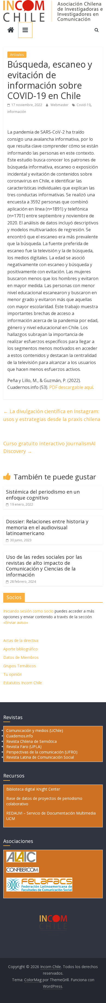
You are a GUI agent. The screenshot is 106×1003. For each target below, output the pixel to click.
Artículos (17, 54)
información (16, 111)
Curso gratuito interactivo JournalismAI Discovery (49, 447)
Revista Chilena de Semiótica (31, 741)
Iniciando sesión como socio (28, 611)
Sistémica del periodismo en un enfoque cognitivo (43, 494)
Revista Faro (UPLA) (24, 746)
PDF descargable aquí (71, 387)
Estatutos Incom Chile (22, 682)
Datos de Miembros (21, 657)
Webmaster (60, 105)
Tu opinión (12, 674)
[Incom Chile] (10, 30)
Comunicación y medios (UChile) (34, 730)
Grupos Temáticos (19, 665)
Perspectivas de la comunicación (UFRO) (41, 752)
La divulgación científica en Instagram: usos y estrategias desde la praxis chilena (51, 415)
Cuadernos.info (19, 735)
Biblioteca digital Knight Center (33, 789)
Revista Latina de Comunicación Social (40, 757)
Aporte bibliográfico (20, 648)
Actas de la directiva (20, 640)
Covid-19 (84, 105)
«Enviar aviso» (15, 622)
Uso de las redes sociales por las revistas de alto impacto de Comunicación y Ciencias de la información (44, 566)
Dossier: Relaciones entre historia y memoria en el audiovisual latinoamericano (47, 527)
